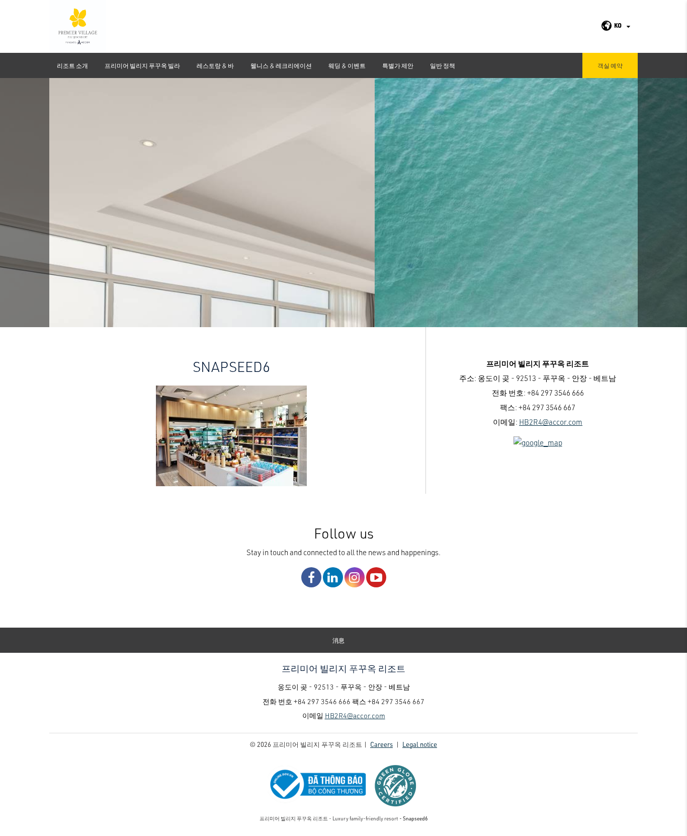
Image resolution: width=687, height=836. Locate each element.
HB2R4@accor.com (550, 422)
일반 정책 (442, 65)
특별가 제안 (397, 65)
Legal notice (419, 744)
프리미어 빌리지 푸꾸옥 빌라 (142, 65)
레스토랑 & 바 (215, 65)
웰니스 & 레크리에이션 (281, 65)
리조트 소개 (72, 65)
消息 (338, 640)
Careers (381, 744)
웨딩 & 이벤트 (347, 65)
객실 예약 (610, 65)
